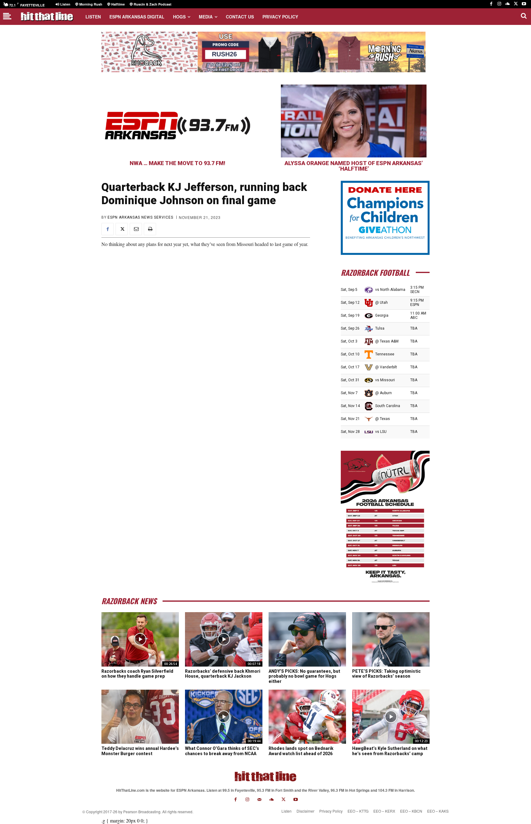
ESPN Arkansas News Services (140, 217)
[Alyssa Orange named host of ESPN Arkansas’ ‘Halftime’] (354, 121)
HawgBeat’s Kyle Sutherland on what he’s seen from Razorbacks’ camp (389, 751)
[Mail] (260, 800)
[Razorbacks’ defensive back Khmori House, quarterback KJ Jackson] (223, 639)
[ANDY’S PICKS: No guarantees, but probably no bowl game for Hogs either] (307, 639)
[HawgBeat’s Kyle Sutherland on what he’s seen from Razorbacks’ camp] (391, 717)
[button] (523, 15)
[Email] (136, 229)
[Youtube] (524, 4)
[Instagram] (499, 4)
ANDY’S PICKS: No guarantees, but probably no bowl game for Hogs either (304, 676)
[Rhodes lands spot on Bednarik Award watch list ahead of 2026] (307, 717)
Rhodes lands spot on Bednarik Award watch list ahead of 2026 (301, 751)
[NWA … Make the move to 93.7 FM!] (177, 121)
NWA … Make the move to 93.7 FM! (177, 163)
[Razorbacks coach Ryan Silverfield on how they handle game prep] (140, 639)
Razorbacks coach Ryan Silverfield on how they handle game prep (137, 674)
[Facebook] (491, 4)
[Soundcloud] (507, 4)
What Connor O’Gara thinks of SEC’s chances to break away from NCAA (222, 751)
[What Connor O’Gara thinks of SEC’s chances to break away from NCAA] (223, 717)
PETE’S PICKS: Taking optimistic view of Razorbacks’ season (386, 674)
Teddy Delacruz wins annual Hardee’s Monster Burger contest (140, 751)
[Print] (150, 229)
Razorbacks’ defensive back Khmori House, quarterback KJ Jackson (222, 674)
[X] (516, 4)
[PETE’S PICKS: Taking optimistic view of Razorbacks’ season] (391, 639)
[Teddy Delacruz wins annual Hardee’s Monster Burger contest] (140, 717)
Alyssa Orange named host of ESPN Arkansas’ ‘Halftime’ (354, 166)
